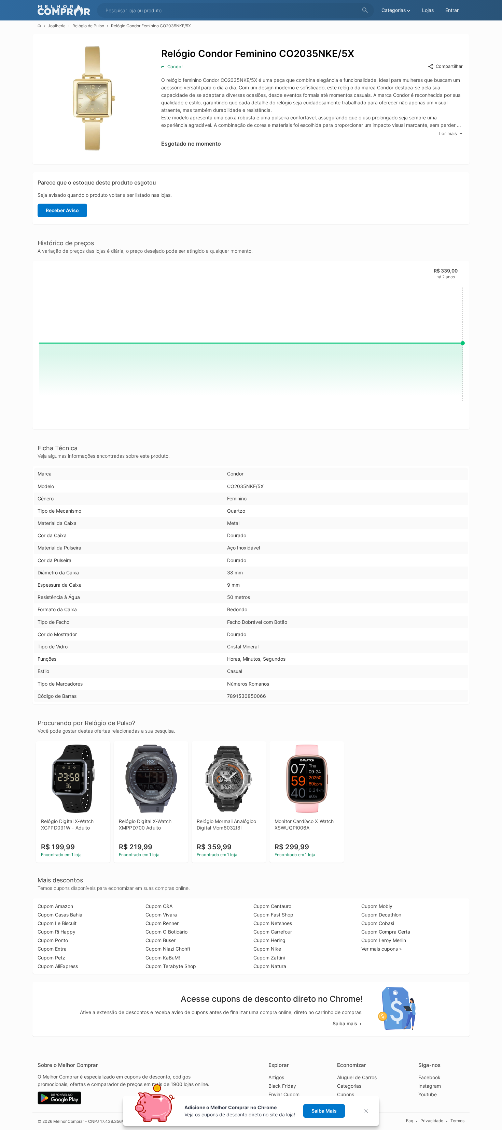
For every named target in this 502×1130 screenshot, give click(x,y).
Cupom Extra (52, 949)
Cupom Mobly (376, 906)
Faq (409, 1121)
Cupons (345, 1094)
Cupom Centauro (272, 906)
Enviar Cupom (283, 1094)
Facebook (429, 1077)
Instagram (429, 1086)
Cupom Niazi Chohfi (167, 949)
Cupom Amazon (55, 906)
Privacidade (431, 1121)
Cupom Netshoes (272, 923)
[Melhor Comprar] (66, 10)
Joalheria (57, 25)
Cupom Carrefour (272, 932)
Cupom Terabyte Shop (170, 966)
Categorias (349, 1086)
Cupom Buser (160, 940)
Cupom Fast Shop (273, 915)
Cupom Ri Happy (56, 932)
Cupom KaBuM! (162, 957)
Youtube (427, 1094)
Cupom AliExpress (58, 966)
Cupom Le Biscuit (57, 923)
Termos (457, 1121)
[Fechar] (368, 1111)
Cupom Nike (267, 949)
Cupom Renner (162, 923)
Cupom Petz (51, 957)
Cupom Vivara (161, 915)
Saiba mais (345, 1023)
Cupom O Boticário (166, 932)
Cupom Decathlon (381, 915)
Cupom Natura (269, 966)
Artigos (276, 1077)
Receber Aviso (62, 210)
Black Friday (282, 1086)
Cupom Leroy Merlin (383, 940)
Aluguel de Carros (357, 1077)
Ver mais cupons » (381, 949)
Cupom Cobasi (377, 923)
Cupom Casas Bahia (60, 915)
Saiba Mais (324, 1111)
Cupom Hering (269, 940)
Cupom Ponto (53, 940)
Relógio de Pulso (88, 25)
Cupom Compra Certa (385, 932)
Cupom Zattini (269, 957)
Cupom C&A (158, 906)
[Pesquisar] (365, 10)
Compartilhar (449, 66)
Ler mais (448, 133)
